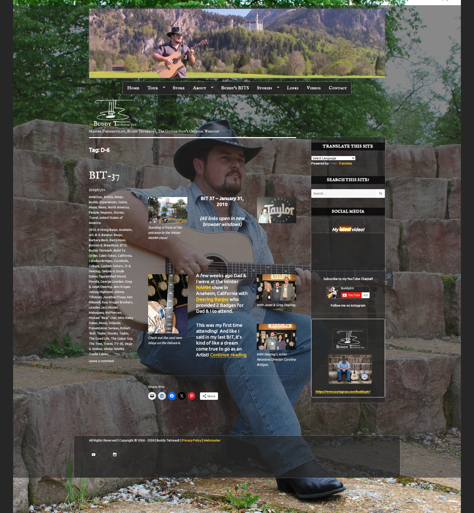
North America (118, 207)
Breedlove (111, 245)
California (125, 255)
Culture (94, 266)
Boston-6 (95, 245)
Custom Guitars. (112, 266)
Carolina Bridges (101, 260)
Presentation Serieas (104, 328)
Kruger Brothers (120, 302)
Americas (95, 197)
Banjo (119, 197)
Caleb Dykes (107, 255)
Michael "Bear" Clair (103, 317)
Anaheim (125, 229)
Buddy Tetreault (100, 250)
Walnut (97, 348)
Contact (338, 88)
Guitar (122, 202)
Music (93, 207)
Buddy (93, 202)
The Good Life (99, 338)
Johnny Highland (101, 291)
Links (292, 88)
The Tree (95, 343)
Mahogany (96, 312)
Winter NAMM (114, 348)
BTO (123, 245)
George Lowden (111, 281)
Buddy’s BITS (235, 88)
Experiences (108, 202)
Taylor (123, 333)
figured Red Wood (112, 276)
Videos (314, 88)
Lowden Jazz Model (103, 307)
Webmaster (212, 440)
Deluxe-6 (108, 271)
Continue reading (228, 354)
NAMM (203, 287)
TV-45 (118, 343)
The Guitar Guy (121, 338)
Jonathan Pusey (114, 297)
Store (179, 88)
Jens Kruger (121, 286)
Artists (108, 197)
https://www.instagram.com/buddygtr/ (343, 391)
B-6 (97, 235)
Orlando (114, 323)
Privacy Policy (191, 440)
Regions (106, 212)
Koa (105, 302)
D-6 (127, 266)
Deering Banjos (212, 299)
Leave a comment (101, 361)
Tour (152, 88)
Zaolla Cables (98, 354)
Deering (94, 271)
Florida (94, 281)
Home (133, 88)
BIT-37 (104, 176)
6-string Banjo (107, 229)
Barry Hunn (117, 240)
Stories (264, 88)
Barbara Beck (98, 240)
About (199, 88)
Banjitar (106, 235)
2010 (92, 229)
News (102, 207)
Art (91, 235)
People (94, 212)
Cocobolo (121, 260)
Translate (345, 163)
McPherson (113, 312)
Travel (93, 217)
